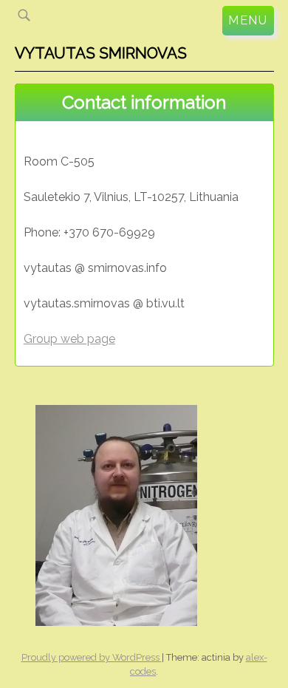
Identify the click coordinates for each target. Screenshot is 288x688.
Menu (247, 20)
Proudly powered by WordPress (91, 657)
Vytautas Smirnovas (101, 53)
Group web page (69, 339)
